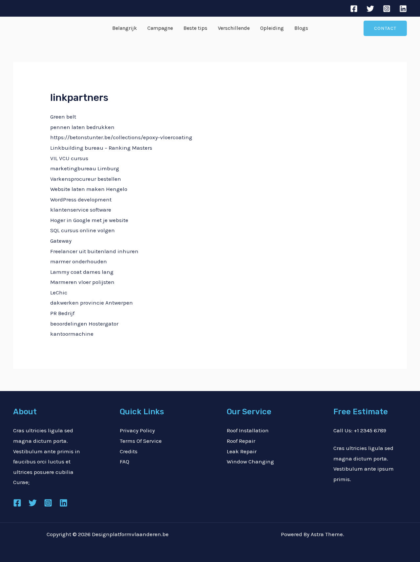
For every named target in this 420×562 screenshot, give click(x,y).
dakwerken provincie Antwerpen (91, 302)
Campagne (160, 28)
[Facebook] (354, 8)
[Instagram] (386, 8)
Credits (128, 451)
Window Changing (250, 461)
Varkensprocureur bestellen (85, 179)
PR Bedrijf (62, 313)
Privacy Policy (137, 430)
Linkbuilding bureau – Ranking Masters (101, 147)
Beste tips (195, 28)
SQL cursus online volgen (82, 230)
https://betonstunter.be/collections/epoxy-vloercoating (121, 137)
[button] (385, 28)
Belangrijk (124, 28)
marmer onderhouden (78, 261)
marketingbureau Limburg (84, 168)
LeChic (58, 292)
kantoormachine (72, 333)
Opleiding (272, 28)
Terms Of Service (141, 441)
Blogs (301, 28)
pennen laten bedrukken (82, 127)
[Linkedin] (403, 8)
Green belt (63, 116)
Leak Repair (242, 451)
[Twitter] (370, 8)
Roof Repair (241, 441)
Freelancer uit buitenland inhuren (94, 251)
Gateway (61, 240)
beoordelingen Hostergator (84, 323)
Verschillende (234, 28)
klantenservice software (80, 209)
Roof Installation (248, 430)
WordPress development (81, 199)
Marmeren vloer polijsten (82, 282)
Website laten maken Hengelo (88, 189)
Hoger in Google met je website (89, 220)
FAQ (124, 461)
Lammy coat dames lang (82, 272)
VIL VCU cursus (69, 158)
